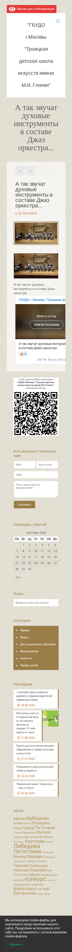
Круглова (35, 841)
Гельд (17, 828)
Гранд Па (31, 827)
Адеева (19, 819)
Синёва (30, 861)
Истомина (46, 837)
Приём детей (29, 665)
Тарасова (21, 866)
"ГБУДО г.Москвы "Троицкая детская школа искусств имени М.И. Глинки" (36, 55)
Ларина (49, 842)
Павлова (49, 857)
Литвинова (48, 852)
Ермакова (29, 832)
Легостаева (27, 851)
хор (39, 889)
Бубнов (27, 823)
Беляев (18, 823)
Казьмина (18, 842)
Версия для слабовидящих (34, 9)
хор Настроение (31, 891)
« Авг (16, 577)
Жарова (18, 836)
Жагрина (44, 832)
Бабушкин (37, 818)
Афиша (25, 630)
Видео (24, 637)
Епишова (18, 832)
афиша (34, 875)
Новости (26, 658)
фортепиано (24, 888)
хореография (43, 894)
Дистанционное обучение (38, 644)
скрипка (51, 880)
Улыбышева (38, 866)
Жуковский (31, 836)
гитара (45, 875)
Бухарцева (41, 823)
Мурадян (35, 856)
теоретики (37, 884)
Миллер (19, 857)
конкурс (35, 879)
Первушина (19, 861)
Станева (41, 861)
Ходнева (38, 870)
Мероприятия (29, 651)
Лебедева (26, 846)
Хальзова (21, 870)
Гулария (48, 828)
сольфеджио (21, 884)
